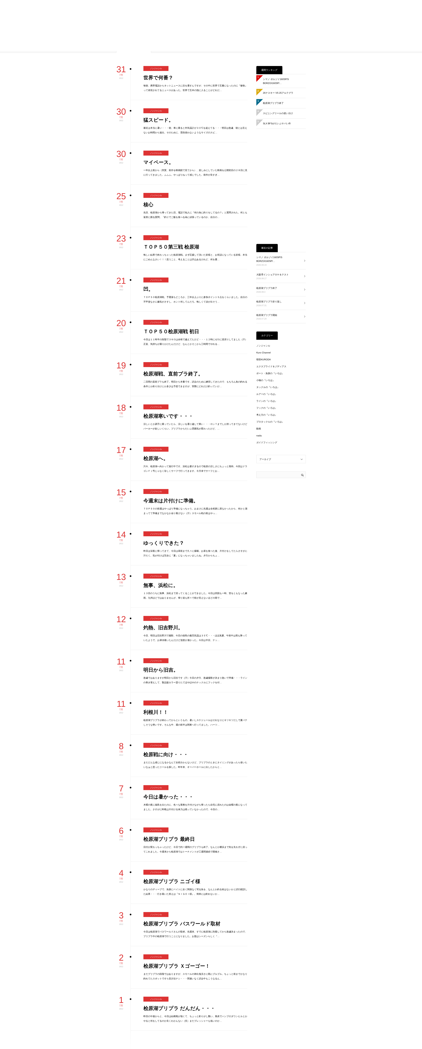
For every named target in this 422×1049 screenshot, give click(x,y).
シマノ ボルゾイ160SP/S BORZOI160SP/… (277, 27)
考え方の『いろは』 (266, 361)
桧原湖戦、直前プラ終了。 (173, 320)
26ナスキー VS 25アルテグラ (278, 39)
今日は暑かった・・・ (168, 743)
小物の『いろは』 (265, 326)
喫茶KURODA (263, 306)
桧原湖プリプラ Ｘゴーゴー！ (176, 912)
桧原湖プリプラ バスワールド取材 (181, 870)
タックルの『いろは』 (267, 333)
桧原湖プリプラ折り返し (269, 248)
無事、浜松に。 (160, 531)
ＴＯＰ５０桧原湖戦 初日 (171, 277)
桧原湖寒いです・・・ (168, 362)
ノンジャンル (156, 15)
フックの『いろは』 (266, 354)
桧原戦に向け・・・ (165, 701)
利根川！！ (155, 658)
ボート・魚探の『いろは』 (270, 319)
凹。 (148, 235)
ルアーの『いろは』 (266, 340)
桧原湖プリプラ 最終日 (169, 785)
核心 (148, 151)
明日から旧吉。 (160, 616)
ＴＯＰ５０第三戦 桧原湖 (171, 193)
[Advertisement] (281, 132)
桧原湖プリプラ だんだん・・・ (179, 954)
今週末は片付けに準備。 (170, 447)
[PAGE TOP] (417, 1044)
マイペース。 (158, 108)
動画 (258, 375)
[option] (146, 1038)
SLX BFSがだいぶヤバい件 (277, 69)
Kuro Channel (263, 299)
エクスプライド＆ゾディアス (271, 312)
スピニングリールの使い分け (278, 59)
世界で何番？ (158, 24)
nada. (259, 382)
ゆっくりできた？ (163, 489)
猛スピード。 (158, 66)
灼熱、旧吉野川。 (163, 574)
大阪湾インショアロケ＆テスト (272, 221)
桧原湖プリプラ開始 (266, 261)
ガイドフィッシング (266, 388)
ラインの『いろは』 (266, 347)
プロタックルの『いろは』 (270, 368)
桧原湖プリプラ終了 (273, 49)
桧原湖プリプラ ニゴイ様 (171, 827)
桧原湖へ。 (155, 404)
